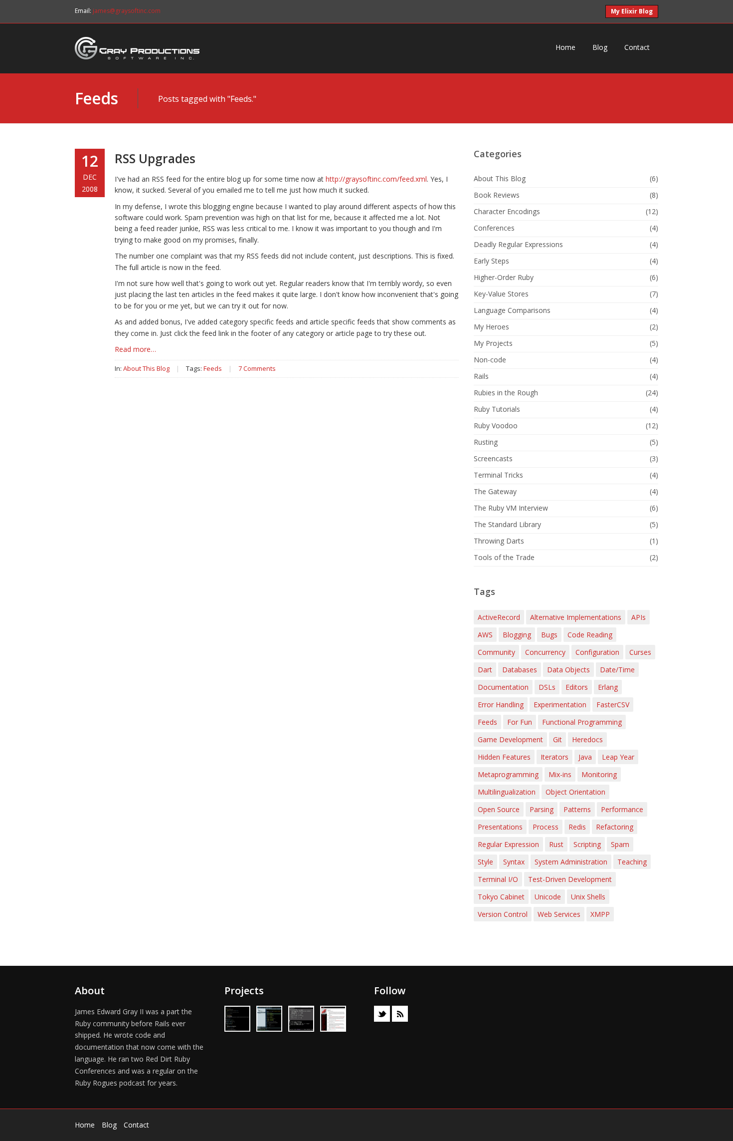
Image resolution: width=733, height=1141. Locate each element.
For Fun (519, 722)
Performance (622, 809)
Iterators (554, 757)
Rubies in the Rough (506, 392)
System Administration (571, 861)
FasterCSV (612, 704)
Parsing (541, 809)
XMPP (600, 914)
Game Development (510, 739)
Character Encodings (507, 211)
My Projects (493, 343)
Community (496, 652)
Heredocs (587, 739)
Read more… (135, 349)
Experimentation (560, 704)
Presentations (500, 827)
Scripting (587, 844)
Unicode (548, 896)
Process (545, 827)
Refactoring (614, 827)
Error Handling (501, 704)
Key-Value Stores (501, 293)
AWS (485, 634)
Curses (640, 652)
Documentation (503, 687)
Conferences (494, 228)
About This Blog (146, 368)
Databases (519, 669)
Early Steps (491, 261)
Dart (485, 669)
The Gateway (495, 491)
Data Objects (568, 669)
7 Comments (257, 368)
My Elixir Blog (632, 11)
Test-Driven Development (570, 879)
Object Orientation (575, 792)
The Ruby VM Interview (511, 508)
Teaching (632, 861)
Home (565, 47)
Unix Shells (588, 896)
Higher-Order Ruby (504, 277)
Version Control (503, 914)
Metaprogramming (508, 774)
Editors (576, 687)
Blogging (517, 634)
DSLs (547, 687)
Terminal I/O (498, 879)
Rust (556, 844)
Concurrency (545, 652)
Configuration (597, 652)
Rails (481, 376)
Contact (637, 47)
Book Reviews (497, 195)
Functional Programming (582, 722)
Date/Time (617, 669)
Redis (577, 827)
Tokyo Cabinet (501, 896)
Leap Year (618, 757)
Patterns (577, 809)
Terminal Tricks (498, 475)
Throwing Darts (499, 541)
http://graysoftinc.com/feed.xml (376, 179)
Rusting (486, 442)
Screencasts (493, 458)
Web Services (559, 914)
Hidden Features (504, 757)
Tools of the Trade (504, 557)
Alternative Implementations (575, 617)
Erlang (608, 687)
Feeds (96, 98)
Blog (599, 47)
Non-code (490, 359)
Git (557, 739)
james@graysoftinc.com (127, 10)
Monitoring (599, 774)
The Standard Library (507, 524)
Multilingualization (507, 792)
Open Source (499, 809)
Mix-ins (560, 774)
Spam (620, 844)
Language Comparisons (512, 310)
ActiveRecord (499, 617)
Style (485, 861)
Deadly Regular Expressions (518, 244)
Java (585, 757)
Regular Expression (508, 844)
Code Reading (589, 634)
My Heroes (491, 326)
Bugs (549, 634)
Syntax (514, 861)
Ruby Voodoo (496, 425)
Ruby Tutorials (497, 409)
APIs (638, 617)
